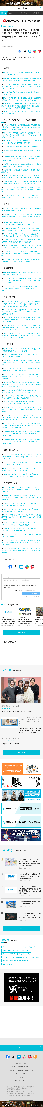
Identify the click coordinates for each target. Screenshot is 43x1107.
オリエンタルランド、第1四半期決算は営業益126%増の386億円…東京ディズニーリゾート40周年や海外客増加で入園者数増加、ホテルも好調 (21, 86)
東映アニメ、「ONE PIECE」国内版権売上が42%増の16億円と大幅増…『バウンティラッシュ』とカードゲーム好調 (21, 99)
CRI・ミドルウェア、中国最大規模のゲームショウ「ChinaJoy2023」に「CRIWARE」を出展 (18, 403)
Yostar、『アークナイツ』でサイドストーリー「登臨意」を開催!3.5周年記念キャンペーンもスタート (21, 510)
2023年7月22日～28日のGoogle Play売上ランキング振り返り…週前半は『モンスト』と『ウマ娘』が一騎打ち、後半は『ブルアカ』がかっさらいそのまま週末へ (21, 304)
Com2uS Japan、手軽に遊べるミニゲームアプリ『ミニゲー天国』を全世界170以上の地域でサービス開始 (21, 223)
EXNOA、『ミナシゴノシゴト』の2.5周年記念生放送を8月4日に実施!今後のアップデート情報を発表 (21, 369)
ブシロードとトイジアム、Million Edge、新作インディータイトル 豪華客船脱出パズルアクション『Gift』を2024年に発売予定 (21, 288)
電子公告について (21, 1074)
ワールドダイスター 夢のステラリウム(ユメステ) (16, 960)
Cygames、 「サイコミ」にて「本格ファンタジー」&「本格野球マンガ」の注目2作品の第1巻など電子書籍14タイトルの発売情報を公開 (21, 409)
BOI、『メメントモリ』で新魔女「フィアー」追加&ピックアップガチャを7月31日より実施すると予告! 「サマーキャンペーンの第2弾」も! (21, 489)
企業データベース (13, 13)
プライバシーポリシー (21, 1081)
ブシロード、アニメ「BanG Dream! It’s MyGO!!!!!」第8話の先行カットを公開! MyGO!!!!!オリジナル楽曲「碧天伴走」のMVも (21, 189)
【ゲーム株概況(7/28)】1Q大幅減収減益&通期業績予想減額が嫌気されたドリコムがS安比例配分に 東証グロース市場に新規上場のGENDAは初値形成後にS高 (21, 127)
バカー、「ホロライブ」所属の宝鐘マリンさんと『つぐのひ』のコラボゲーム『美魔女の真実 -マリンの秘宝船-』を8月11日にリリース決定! (21, 280)
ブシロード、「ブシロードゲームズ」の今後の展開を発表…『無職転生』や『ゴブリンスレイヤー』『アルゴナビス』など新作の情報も (21, 376)
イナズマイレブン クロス (9, 947)
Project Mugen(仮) (25, 954)
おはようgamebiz (8, 26)
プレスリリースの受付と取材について (21, 1070)
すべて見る (21, 632)
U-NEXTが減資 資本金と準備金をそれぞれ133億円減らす (21, 147)
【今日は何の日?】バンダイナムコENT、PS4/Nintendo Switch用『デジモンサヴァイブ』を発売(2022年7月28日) (20, 196)
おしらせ (21, 1077)
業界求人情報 (24, 13)
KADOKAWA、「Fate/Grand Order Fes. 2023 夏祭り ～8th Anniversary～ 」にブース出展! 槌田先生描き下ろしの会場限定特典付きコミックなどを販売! (21, 384)
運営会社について (21, 1063)
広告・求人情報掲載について (21, 1067)
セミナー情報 (35, 13)
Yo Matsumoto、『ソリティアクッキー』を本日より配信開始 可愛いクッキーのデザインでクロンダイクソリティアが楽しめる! (21, 216)
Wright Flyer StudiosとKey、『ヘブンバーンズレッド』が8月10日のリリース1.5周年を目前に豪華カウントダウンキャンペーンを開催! (21, 550)
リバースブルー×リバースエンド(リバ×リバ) (15, 957)
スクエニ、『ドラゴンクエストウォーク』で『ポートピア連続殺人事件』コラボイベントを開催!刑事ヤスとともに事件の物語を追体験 (21, 517)
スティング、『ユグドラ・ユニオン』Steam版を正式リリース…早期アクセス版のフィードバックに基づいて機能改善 (21, 235)
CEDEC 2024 (24, 950)
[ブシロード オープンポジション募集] (22, 20)
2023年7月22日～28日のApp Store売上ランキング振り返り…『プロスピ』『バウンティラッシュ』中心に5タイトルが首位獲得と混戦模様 (21, 312)
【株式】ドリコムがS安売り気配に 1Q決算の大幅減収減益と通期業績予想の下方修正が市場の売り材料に (21, 165)
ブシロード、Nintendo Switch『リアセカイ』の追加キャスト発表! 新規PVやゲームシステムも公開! (21, 350)
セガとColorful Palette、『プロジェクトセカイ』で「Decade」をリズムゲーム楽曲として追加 (18, 524)
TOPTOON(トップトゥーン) (10, 950)
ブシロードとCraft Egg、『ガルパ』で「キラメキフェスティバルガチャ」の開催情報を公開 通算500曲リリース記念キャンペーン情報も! (21, 542)
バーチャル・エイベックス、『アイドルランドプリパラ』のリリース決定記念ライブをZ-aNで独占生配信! (21, 397)
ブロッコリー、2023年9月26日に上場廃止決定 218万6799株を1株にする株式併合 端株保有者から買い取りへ (21, 142)
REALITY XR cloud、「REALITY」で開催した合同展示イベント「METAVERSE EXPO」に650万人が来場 (21, 469)
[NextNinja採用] (21, 987)
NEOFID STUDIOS (7, 964)
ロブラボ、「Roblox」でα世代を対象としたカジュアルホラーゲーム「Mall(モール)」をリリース (21, 463)
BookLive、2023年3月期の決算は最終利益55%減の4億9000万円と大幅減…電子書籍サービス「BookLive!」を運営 (21, 79)
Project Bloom (34, 957)
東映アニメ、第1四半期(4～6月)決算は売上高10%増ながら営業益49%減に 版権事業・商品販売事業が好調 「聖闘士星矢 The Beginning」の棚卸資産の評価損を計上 (22, 106)
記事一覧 (3, 13)
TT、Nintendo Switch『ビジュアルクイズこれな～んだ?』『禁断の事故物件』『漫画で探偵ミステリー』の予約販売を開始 (21, 229)
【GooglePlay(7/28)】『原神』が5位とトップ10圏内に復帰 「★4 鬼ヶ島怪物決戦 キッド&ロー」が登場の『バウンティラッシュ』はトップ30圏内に (21, 327)
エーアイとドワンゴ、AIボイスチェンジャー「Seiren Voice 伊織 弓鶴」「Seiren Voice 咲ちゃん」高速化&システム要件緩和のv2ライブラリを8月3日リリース (21, 425)
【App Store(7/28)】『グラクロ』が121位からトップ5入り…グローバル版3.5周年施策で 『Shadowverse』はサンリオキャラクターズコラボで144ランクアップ (21, 335)
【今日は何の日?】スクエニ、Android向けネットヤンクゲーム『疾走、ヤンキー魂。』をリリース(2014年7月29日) (21, 182)
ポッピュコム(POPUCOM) (9, 954)
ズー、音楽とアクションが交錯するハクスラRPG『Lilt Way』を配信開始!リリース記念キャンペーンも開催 (21, 260)
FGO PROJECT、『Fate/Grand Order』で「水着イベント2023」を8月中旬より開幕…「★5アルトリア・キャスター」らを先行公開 (21, 497)
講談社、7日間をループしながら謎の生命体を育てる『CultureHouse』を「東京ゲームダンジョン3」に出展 (19, 391)
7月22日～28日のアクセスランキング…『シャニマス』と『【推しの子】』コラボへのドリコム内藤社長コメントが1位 (20, 177)
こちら (16, 560)
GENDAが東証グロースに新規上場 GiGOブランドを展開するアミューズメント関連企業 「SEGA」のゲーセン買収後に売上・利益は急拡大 (21, 158)
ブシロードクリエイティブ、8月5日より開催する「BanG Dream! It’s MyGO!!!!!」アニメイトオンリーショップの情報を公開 (21, 362)
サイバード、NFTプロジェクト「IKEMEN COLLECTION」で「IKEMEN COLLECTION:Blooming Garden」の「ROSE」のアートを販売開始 (22, 457)
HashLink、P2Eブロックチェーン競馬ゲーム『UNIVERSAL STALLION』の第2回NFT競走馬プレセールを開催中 (21, 475)
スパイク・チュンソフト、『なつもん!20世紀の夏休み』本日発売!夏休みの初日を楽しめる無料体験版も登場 (21, 241)
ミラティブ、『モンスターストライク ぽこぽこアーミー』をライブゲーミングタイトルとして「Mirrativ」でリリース (21, 247)
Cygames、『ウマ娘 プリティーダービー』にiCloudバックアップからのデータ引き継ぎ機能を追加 (21, 530)
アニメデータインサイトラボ (27, 947)
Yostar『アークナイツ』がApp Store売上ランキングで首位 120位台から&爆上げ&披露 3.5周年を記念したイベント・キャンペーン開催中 (21, 320)
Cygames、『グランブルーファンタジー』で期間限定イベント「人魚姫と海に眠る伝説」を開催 (21, 504)
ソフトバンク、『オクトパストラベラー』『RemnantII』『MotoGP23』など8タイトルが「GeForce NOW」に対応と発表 (21, 253)
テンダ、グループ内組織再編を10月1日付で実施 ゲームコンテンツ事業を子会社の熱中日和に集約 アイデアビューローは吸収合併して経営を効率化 (21, 135)
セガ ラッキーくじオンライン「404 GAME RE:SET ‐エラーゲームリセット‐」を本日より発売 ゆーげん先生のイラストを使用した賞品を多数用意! (21, 417)
